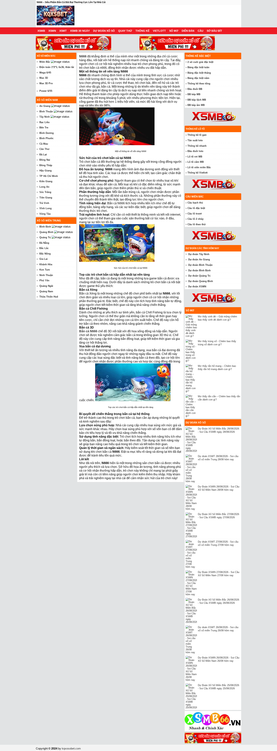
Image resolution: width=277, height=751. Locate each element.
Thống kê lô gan (197, 134)
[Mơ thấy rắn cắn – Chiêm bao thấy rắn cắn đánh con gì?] (192, 406)
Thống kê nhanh (197, 145)
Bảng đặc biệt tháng (199, 72)
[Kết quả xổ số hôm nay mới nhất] (55, 16)
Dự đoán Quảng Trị (199, 275)
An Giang (44, 106)
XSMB (41, 30)
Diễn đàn (188, 30)
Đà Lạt (43, 154)
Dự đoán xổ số (104, 30)
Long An (44, 186)
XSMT (63, 30)
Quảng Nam (46, 291)
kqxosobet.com (71, 748)
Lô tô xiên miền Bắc (199, 167)
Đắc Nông (45, 253)
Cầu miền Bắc (195, 196)
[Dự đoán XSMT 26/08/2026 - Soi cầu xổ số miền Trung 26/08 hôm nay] (192, 639)
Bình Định (45, 226)
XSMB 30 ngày (80, 30)
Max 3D (43, 77)
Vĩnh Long (45, 208)
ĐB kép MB (193, 94)
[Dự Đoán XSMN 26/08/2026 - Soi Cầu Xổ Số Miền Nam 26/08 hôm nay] (192, 668)
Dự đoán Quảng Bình (200, 281)
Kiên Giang (45, 181)
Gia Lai (43, 259)
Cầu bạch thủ (195, 202)
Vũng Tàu (45, 213)
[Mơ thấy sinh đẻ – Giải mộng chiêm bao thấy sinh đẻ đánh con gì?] (192, 326)
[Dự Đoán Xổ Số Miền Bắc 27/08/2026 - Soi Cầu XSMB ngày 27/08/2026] (192, 525)
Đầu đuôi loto (195, 151)
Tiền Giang (45, 197)
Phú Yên (44, 280)
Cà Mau (43, 143)
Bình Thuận (46, 111)
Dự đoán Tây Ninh (198, 254)
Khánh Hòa (45, 264)
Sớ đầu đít (214, 30)
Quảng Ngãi (46, 286)
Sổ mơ (173, 30)
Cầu (200, 30)
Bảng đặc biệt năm (198, 78)
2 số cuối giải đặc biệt (200, 62)
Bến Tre (43, 127)
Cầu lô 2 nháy (195, 218)
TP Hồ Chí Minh (48, 176)
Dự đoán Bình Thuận (200, 265)
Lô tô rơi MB (194, 156)
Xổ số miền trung (49, 220)
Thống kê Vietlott (197, 172)
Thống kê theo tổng (198, 83)
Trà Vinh (44, 203)
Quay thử (125, 30)
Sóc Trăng (45, 192)
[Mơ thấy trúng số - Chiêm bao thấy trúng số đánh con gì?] (192, 350)
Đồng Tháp (45, 165)
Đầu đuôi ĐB (194, 89)
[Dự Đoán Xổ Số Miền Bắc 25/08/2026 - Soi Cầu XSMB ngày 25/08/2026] (192, 696)
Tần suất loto (195, 140)
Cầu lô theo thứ (196, 224)
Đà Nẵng (44, 242)
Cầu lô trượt (194, 213)
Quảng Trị (45, 237)
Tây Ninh (44, 116)
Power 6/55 (45, 90)
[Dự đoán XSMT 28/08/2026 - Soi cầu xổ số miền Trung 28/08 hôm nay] (192, 468)
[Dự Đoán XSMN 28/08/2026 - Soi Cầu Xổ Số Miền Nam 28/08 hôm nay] (192, 497)
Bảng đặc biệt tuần (198, 67)
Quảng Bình (46, 232)
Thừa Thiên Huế (48, 296)
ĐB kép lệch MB (196, 99)
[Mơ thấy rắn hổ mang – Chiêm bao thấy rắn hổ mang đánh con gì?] (192, 378)
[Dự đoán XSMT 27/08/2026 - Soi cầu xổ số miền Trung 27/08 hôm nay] (192, 554)
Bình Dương (46, 133)
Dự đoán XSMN (197, 286)
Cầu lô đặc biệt (196, 208)
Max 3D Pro (46, 83)
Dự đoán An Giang (199, 259)
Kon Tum (44, 269)
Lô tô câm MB (195, 161)
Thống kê (142, 30)
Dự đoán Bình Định (199, 270)
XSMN (52, 30)
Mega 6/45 (45, 72)
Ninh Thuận (46, 275)
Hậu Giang (45, 170)
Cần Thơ (44, 149)
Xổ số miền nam (47, 100)
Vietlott (159, 30)
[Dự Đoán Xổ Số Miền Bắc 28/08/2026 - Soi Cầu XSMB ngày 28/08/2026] (192, 439)
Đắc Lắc (44, 248)
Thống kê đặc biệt (198, 56)
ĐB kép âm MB (196, 105)
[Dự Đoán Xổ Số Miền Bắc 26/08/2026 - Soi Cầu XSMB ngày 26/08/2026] (192, 610)
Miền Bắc (44, 61)
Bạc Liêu (44, 122)
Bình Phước (46, 138)
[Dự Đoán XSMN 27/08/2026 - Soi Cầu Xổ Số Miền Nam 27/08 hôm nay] (192, 583)
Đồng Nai (44, 159)
